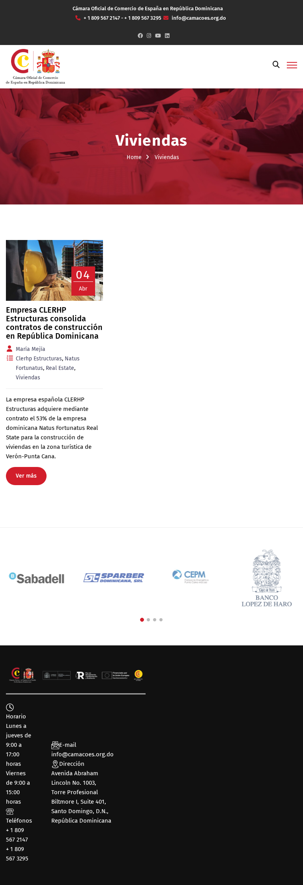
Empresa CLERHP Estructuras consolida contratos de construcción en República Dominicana (54, 323)
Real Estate (60, 368)
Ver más (26, 475)
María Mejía (30, 349)
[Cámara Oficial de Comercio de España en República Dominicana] (35, 66)
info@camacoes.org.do (82, 754)
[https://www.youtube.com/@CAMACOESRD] (158, 36)
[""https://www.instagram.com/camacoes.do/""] (149, 36)
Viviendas (28, 377)
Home (134, 157)
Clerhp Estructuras (39, 358)
